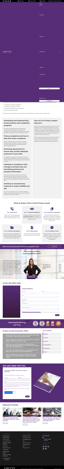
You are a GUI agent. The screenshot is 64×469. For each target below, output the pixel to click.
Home (40, 3)
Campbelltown (47, 344)
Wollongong (47, 348)
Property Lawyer (16, 263)
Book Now (54, 246)
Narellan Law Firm (27, 436)
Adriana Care (5, 422)
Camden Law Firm (27, 437)
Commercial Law (8, 264)
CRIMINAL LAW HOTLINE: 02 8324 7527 (54, 1)
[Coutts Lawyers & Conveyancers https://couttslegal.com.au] (7, 52)
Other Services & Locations (6, 459)
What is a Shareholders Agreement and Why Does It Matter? (11, 419)
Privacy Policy (59, 468)
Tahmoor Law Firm (27, 442)
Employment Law (6, 447)
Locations (41, 74)
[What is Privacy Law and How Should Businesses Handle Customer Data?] (52, 412)
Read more (5, 423)
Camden (46, 337)
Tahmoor (46, 341)
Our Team (41, 15)
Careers (41, 67)
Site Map (55, 468)
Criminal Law (5, 449)
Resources (41, 51)
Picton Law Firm (26, 447)
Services (41, 36)
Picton (45, 351)
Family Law (5, 446)
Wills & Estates (6, 439)
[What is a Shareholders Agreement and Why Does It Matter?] (12, 412)
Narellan (46, 334)
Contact (49, 88)
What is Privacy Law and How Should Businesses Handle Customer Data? (52, 419)
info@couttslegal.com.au (47, 439)
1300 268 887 (46, 436)
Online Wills (49, 100)
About (40, 5)
